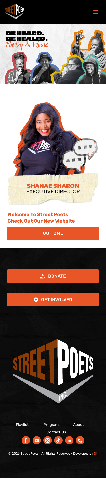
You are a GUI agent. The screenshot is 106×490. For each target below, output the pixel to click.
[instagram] (47, 440)
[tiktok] (58, 440)
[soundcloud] (69, 440)
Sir (96, 453)
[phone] (80, 440)
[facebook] (26, 440)
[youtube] (37, 440)
